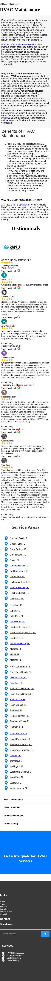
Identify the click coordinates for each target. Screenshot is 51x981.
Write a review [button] (7, 268)
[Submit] (45, 934)
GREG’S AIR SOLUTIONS (17, 205)
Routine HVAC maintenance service (18, 44)
